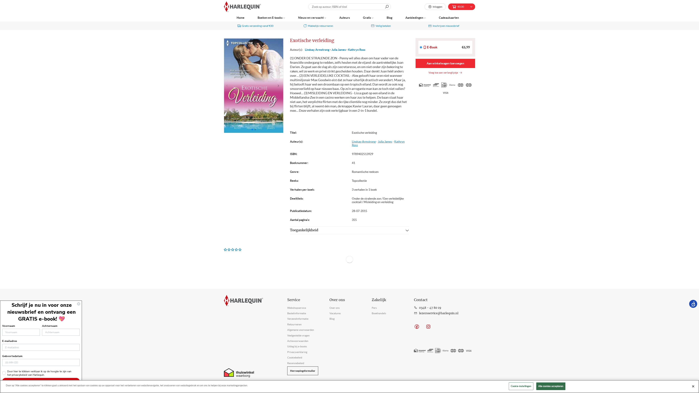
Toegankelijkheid (304, 230)
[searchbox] (349, 6)
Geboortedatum (12, 356)
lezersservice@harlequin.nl (438, 313)
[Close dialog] (78, 304)
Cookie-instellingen (521, 386)
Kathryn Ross (356, 49)
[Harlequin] (242, 6)
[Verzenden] (387, 6)
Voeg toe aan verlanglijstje (444, 72)
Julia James (338, 49)
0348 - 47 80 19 (430, 307)
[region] (349, 386)
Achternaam (49, 326)
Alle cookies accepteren (550, 386)
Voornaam (8, 326)
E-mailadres (9, 341)
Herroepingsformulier (302, 370)
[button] (279, 86)
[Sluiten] (693, 386)
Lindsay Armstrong (317, 49)
